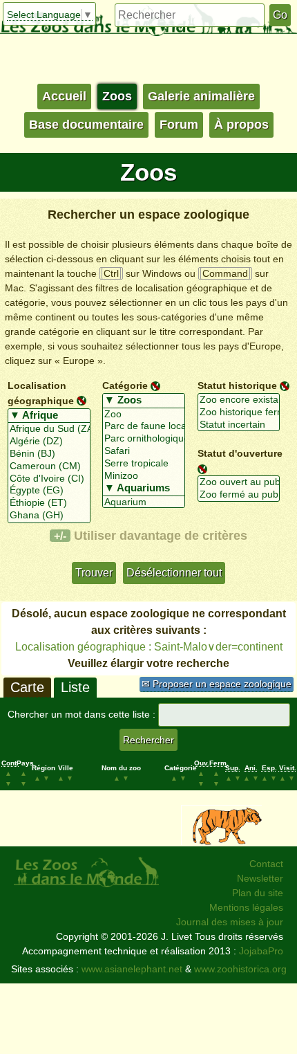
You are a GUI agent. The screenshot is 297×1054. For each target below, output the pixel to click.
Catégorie (125, 385)
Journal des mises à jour (229, 921)
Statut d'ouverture (240, 453)
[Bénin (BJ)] (49, 454)
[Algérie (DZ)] (49, 441)
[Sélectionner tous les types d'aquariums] (143, 489)
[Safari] (143, 451)
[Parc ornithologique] (143, 439)
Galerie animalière (201, 96)
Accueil (64, 96)
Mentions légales (246, 907)
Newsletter (260, 878)
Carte (27, 687)
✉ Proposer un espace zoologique (216, 683)
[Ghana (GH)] (49, 515)
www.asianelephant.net (132, 968)
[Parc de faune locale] (143, 426)
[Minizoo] (143, 476)
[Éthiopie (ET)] (49, 503)
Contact (266, 863)
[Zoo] (143, 414)
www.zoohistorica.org (240, 968)
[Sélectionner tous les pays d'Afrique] (49, 416)
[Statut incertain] (239, 425)
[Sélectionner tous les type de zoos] (143, 401)
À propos (241, 124)
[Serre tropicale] (143, 463)
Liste (75, 687)
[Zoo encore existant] (239, 400)
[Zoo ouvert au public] (239, 482)
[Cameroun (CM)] (49, 466)
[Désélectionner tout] (81, 400)
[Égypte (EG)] (49, 490)
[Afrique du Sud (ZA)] (49, 429)
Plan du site (257, 892)
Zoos (117, 96)
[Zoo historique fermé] (239, 412)
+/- (60, 535)
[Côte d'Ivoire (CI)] (49, 479)
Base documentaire (86, 124)
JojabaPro (261, 950)
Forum (179, 124)
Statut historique (237, 385)
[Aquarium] (143, 502)
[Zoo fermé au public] (239, 495)
